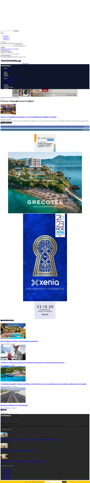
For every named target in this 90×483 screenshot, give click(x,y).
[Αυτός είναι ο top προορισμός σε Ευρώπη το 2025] (4, 447)
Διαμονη (5, 72)
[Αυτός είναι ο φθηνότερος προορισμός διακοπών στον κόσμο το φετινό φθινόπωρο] (4, 436)
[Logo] (6, 67)
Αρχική (2, 97)
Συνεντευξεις (6, 75)
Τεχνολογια (6, 84)
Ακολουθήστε (85, 129)
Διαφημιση (5, 38)
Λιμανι (7, 82)
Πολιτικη (8, 70)
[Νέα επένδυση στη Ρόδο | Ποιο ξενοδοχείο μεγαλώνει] (13, 338)
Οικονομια (8, 69)
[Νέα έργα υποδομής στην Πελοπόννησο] (13, 402)
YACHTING (9, 80)
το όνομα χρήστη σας (18, 44)
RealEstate (6, 73)
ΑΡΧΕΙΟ (3, 413)
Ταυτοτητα (5, 35)
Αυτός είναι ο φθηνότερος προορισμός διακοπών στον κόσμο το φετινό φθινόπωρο (29, 439)
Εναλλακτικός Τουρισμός (8, 87)
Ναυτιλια (5, 78)
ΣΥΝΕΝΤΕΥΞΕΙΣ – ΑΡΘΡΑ (12, 77)
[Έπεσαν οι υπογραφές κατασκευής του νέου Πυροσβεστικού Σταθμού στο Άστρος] (8, 114)
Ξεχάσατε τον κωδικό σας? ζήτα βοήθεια (10, 49)
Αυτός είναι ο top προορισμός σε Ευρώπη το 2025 (18, 450)
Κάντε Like (86, 126)
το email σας (16, 54)
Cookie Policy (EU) (5, 50)
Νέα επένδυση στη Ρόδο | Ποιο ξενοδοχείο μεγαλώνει (19, 341)
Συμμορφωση (6, 39)
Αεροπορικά (6, 88)
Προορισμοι (6, 74)
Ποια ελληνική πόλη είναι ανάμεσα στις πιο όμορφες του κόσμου (23, 461)
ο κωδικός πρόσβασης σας (19, 46)
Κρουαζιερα (9, 79)
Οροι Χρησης (6, 37)
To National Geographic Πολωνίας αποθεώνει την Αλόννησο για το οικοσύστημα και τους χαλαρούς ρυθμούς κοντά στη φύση (43, 384)
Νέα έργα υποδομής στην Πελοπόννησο (14, 405)
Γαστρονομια (6, 85)
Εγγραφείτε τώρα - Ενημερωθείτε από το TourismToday (34, 481)
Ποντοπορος (9, 83)
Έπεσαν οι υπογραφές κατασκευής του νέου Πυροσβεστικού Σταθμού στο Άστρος (29, 117)
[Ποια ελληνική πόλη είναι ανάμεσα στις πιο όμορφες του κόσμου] (4, 458)
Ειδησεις (5, 68)
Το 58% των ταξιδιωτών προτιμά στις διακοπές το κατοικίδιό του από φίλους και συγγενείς (33, 362)
